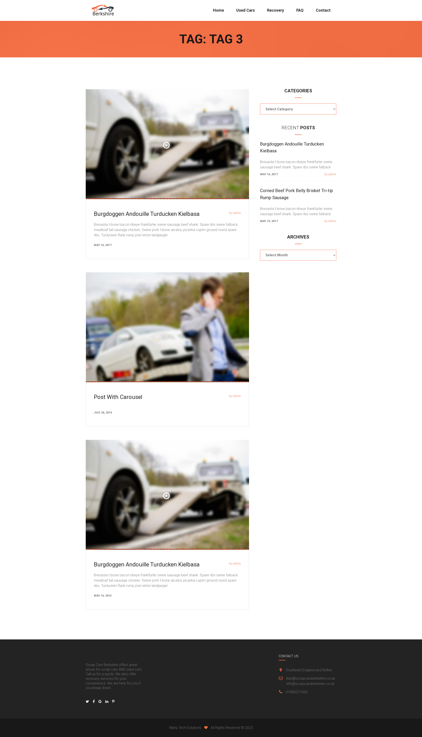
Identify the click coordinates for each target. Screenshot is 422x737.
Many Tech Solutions (185, 728)
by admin (235, 213)
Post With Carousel (118, 397)
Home (218, 10)
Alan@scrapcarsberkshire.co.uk (310, 678)
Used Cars (245, 10)
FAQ (300, 10)
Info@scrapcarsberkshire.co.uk (310, 684)
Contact (323, 10)
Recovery (275, 10)
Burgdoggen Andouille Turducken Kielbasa (147, 214)
